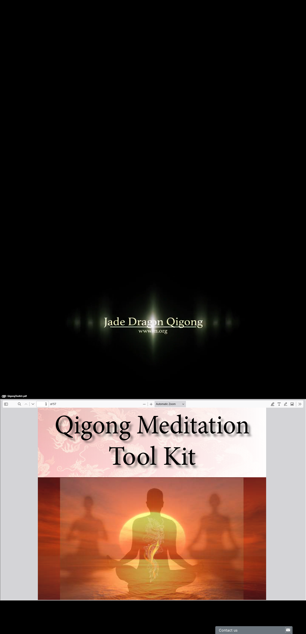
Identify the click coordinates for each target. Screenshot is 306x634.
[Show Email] (288, 630)
